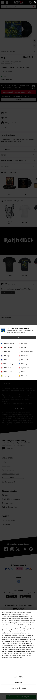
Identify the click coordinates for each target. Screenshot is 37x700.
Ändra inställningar (18, 688)
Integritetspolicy (17, 657)
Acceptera (18, 677)
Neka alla (18, 682)
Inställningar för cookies (9, 655)
